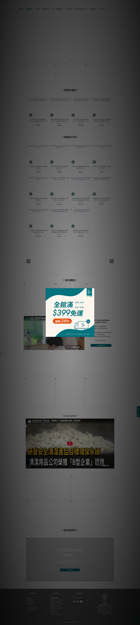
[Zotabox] (93, 335)
